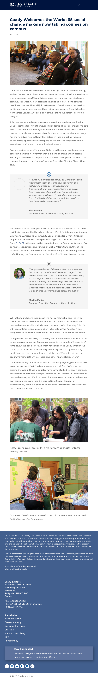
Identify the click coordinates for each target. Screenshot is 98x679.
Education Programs (15, 625)
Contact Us (10, 629)
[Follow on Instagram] (12, 666)
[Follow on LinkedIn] (22, 666)
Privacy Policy (11, 640)
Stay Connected (23, 649)
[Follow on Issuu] (27, 666)
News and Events (13, 618)
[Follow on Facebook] (7, 666)
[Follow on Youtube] (17, 666)
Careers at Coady (13, 622)
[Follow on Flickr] (32, 666)
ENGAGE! (20, 243)
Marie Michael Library (15, 633)
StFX (7, 636)
